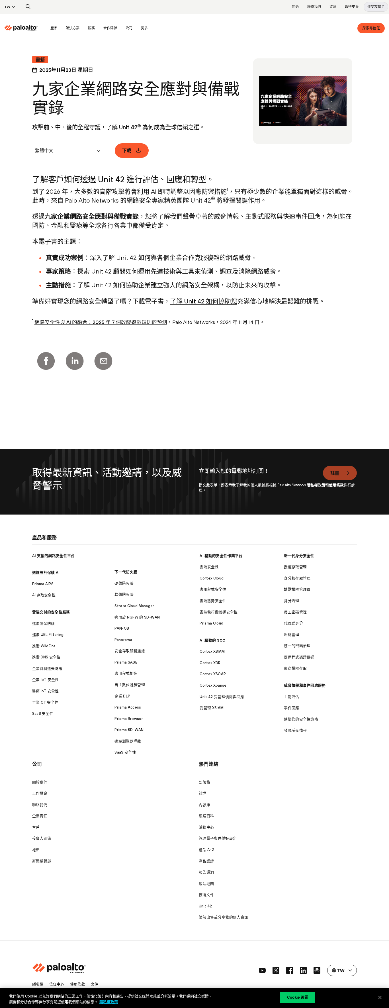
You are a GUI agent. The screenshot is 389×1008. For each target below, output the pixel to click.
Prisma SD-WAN (129, 730)
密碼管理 (291, 634)
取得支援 (352, 7)
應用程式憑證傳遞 (299, 657)
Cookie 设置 (297, 997)
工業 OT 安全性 (45, 702)
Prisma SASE (125, 662)
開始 (295, 7)
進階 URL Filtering (48, 634)
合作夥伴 (110, 28)
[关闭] (380, 997)
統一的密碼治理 (297, 646)
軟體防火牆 (124, 594)
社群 (202, 793)
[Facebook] (46, 361)
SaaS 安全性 (43, 713)
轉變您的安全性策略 (301, 719)
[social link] (262, 970)
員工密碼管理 (295, 612)
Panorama (123, 640)
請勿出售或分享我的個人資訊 (223, 917)
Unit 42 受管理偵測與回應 (222, 697)
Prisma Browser (128, 719)
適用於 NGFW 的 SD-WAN (137, 617)
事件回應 (291, 708)
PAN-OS (121, 628)
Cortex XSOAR (213, 674)
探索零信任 (371, 28)
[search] (28, 6)
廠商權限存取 (295, 668)
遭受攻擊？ (375, 7)
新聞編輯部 (41, 861)
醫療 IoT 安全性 (45, 691)
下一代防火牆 (125, 572)
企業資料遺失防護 (47, 668)
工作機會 (39, 793)
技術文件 (206, 895)
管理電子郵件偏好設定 (218, 838)
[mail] (103, 361)
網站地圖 (206, 884)
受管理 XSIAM (212, 708)
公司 (129, 28)
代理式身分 (293, 623)
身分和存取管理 (297, 578)
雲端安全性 (209, 567)
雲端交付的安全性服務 (51, 612)
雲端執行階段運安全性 (219, 612)
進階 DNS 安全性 (46, 657)
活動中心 (206, 827)
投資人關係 (41, 838)
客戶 (36, 827)
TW (7, 7)
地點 (36, 850)
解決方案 (72, 28)
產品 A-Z (206, 850)
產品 (53, 28)
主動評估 (291, 697)
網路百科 (206, 816)
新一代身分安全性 (299, 556)
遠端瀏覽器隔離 (127, 741)
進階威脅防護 (43, 623)
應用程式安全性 (213, 589)
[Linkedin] (74, 361)
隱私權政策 (316, 485)
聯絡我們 (314, 7)
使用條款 (336, 485)
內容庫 (204, 805)
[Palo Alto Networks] (21, 28)
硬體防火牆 (124, 583)
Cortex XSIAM (212, 651)
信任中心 (56, 984)
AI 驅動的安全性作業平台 (221, 556)
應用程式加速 (125, 673)
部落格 (204, 782)
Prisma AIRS (43, 584)
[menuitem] (25, 28)
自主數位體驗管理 (129, 685)
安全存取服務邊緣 (129, 651)
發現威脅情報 (295, 730)
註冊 (335, 473)
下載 (127, 150)
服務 (91, 28)
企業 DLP (122, 696)
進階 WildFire (44, 646)
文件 (95, 984)
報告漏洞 (206, 872)
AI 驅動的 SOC (212, 640)
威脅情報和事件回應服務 (305, 685)
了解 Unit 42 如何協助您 (203, 301)
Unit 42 (205, 906)
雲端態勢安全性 (213, 601)
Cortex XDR (210, 663)
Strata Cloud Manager (134, 606)
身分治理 (291, 601)
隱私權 (38, 984)
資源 (332, 7)
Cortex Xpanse (213, 685)
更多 (144, 28)
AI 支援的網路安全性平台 (53, 556)
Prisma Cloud (211, 623)
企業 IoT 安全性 (45, 680)
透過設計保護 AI (46, 572)
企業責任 (39, 816)
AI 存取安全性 (44, 595)
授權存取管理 (295, 567)
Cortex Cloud (212, 578)
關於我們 (39, 782)
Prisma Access (127, 707)
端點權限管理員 (297, 589)
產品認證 (206, 861)
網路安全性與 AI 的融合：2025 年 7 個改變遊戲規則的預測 (100, 322)
